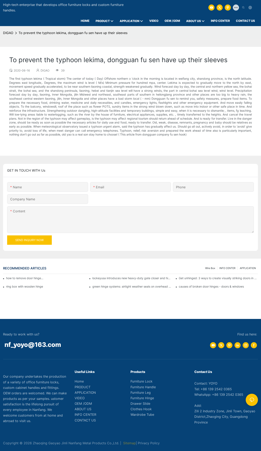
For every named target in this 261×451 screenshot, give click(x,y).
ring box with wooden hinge (24, 286)
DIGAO (8, 33)
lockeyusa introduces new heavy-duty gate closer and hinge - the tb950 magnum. (131, 278)
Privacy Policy (149, 443)
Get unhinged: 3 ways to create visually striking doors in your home (218, 278)
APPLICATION (248, 268)
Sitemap (129, 443)
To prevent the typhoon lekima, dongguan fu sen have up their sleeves (73, 33)
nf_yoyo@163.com (32, 344)
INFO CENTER (227, 268)
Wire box (210, 268)
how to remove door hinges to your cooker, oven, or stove (25, 278)
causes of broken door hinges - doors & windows (211, 286)
